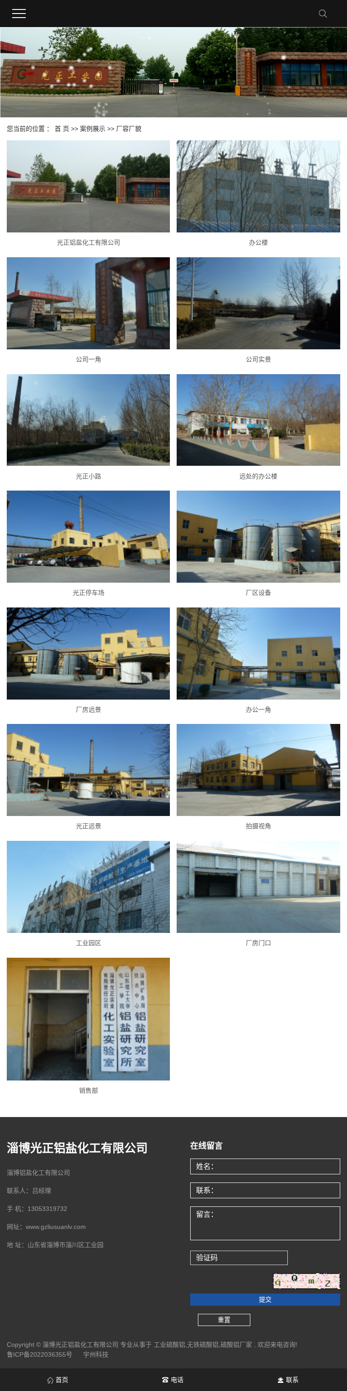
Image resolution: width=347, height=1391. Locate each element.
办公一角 (258, 709)
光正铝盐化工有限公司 (88, 242)
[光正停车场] (88, 537)
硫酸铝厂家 (236, 1344)
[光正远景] (88, 770)
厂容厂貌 (128, 128)
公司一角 (88, 359)
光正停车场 (88, 592)
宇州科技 (95, 1354)
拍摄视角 (258, 826)
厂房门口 (258, 942)
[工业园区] (88, 887)
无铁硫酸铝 (203, 1344)
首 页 (62, 128)
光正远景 (88, 826)
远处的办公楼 (258, 476)
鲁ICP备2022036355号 (39, 1354)
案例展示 (92, 128)
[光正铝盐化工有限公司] (88, 186)
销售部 (88, 1090)
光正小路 (88, 476)
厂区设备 (258, 592)
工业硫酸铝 (169, 1344)
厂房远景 (88, 709)
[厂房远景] (88, 653)
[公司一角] (88, 303)
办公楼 (258, 242)
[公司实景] (258, 303)
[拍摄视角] (258, 770)
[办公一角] (258, 653)
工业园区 (88, 942)
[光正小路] (88, 420)
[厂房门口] (258, 887)
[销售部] (88, 1019)
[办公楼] (258, 186)
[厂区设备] (258, 537)
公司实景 (258, 359)
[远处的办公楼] (258, 420)
